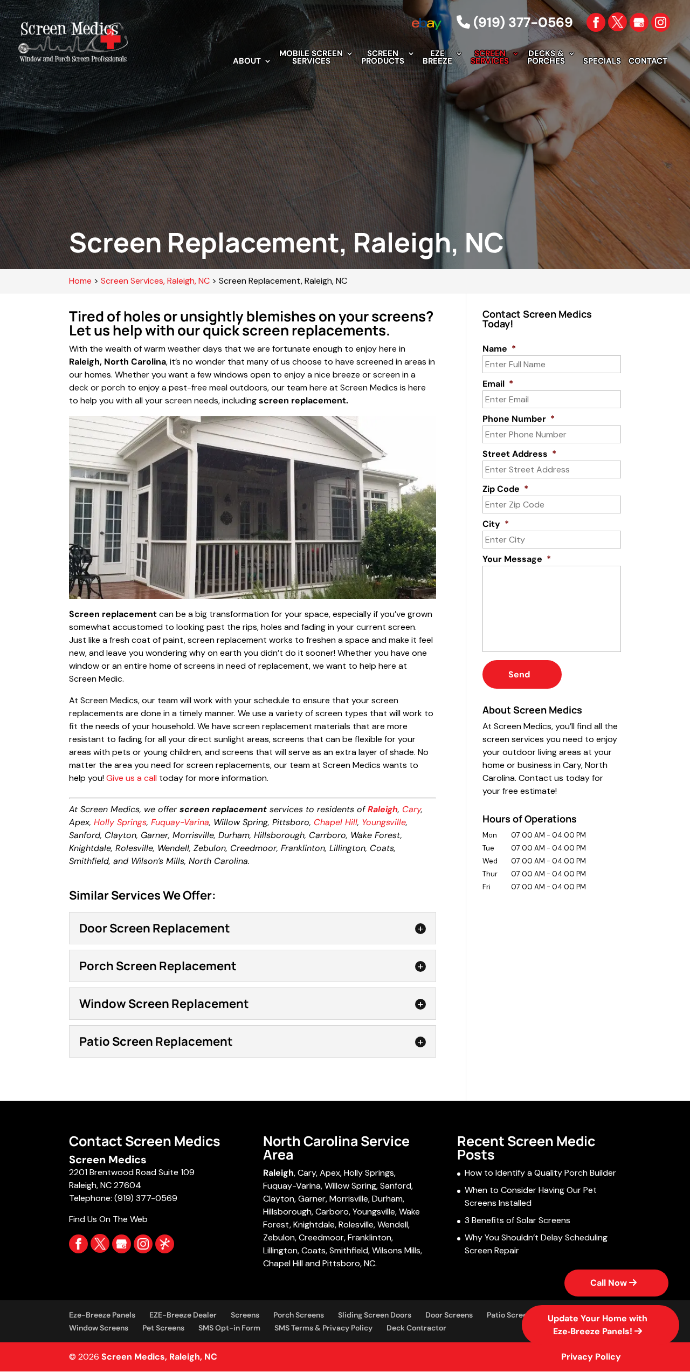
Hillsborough (287, 1211)
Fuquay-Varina (180, 822)
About (247, 61)
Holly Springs (120, 822)
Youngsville (384, 822)
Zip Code (505, 489)
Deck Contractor (416, 1328)
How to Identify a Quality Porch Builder (540, 1172)
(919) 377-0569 (521, 22)
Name (499, 349)
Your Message (516, 559)
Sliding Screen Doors (374, 1315)
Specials (602, 61)
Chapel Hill (335, 822)
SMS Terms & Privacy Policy (323, 1328)
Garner (312, 1198)
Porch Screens (298, 1315)
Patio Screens (511, 1315)
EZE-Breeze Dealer (183, 1315)
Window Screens (98, 1328)
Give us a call (131, 778)
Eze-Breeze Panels (102, 1315)
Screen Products (382, 58)
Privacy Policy (591, 1356)
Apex (330, 1172)
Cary (411, 809)
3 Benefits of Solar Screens (517, 1220)
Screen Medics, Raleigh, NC (159, 1356)
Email (497, 384)
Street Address (519, 454)
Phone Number (518, 419)
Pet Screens (163, 1328)
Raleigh (278, 1172)
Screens (245, 1315)
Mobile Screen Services (311, 58)
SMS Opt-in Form (229, 1328)
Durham (387, 1198)
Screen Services (490, 58)
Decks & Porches (546, 58)
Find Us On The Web (108, 1219)
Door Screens (449, 1315)
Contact (648, 61)
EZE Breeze (437, 58)
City (495, 524)
